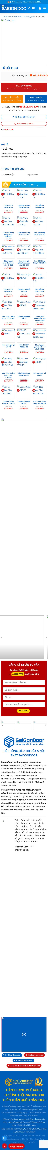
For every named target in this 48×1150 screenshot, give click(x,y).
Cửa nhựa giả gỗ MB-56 (39, 374)
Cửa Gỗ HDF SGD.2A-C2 (24, 346)
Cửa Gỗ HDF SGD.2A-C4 (39, 206)
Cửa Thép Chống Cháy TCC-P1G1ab (8, 375)
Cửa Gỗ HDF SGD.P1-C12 (39, 290)
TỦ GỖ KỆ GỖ (29, 17)
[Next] (46, 637)
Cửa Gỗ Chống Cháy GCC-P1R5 (8, 403)
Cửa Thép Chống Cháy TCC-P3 (24, 374)
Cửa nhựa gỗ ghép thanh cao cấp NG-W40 (39, 319)
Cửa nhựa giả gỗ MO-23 (24, 403)
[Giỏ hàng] (40, 8)
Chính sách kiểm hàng (26, 1125)
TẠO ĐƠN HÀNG (24, 86)
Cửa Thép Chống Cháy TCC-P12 (24, 234)
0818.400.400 (16, 1146)
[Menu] (44, 8)
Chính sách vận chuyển (25, 1132)
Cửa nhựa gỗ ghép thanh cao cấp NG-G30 (24, 263)
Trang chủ (8, 17)
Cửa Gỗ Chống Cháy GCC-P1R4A (39, 262)
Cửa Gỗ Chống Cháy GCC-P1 (39, 234)
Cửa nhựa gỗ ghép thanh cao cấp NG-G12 (8, 263)
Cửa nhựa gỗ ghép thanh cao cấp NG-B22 (39, 347)
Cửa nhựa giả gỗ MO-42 (8, 346)
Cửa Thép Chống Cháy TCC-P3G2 (8, 318)
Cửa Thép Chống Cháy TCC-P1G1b (39, 403)
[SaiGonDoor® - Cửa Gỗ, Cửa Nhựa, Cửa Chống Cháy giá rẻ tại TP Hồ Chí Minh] (14, 8)
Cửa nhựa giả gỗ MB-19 (24, 318)
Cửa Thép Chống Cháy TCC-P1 (24, 206)
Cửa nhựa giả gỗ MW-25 (24, 290)
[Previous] (1, 637)
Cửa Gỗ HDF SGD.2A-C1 (8, 290)
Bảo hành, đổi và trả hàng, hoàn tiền (17, 1129)
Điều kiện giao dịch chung (19, 1122)
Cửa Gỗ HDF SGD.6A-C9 (8, 206)
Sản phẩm (18, 17)
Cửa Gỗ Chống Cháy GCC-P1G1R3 (8, 235)
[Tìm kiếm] (29, 8)
